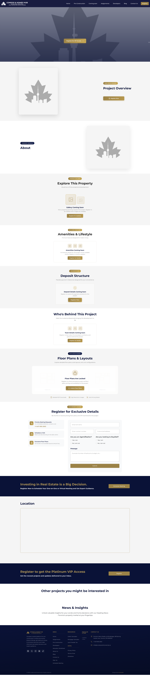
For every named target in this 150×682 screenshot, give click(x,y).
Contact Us (134, 3)
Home (68, 3)
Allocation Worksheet (59, 648)
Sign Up (55, 660)
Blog (125, 3)
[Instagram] (35, 651)
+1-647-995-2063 (40, 426)
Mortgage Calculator (73, 639)
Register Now (115, 98)
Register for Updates (75, 216)
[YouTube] (39, 651)
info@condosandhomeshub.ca (102, 645)
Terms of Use (71, 653)
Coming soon (93, 3)
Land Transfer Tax (73, 642)
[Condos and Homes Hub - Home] (35, 632)
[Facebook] (28, 651)
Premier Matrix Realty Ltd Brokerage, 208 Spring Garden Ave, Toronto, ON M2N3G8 (107, 637)
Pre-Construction (79, 3)
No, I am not (76, 443)
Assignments (105, 3)
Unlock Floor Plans (76, 388)
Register (145, 3)
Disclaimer (71, 656)
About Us (55, 651)
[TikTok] (43, 651)
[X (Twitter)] (31, 651)
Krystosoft (121, 672)
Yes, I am (75, 440)
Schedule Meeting (119, 486)
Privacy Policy (71, 650)
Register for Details (75, 258)
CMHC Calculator (72, 636)
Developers (116, 3)
